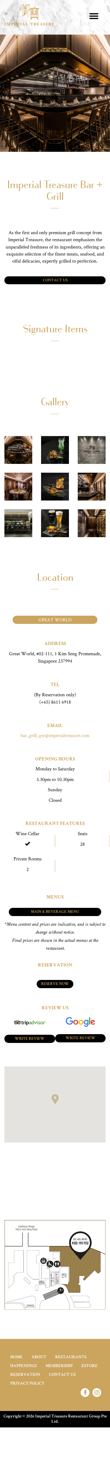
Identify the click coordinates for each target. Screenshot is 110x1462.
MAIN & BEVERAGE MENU (55, 912)
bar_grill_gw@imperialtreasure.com (55, 735)
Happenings (23, 1366)
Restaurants (71, 1357)
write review (30, 1039)
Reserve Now (55, 984)
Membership (59, 1366)
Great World (55, 620)
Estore (90, 1366)
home (16, 1357)
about (38, 1357)
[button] (55, 1099)
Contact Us (55, 280)
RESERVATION (25, 1375)
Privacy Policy (27, 1383)
